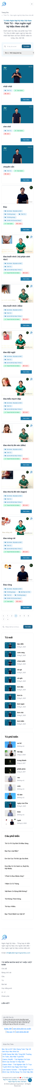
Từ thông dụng (11, 214)
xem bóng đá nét (22, 1032)
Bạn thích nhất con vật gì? (15, 914)
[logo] (4, 936)
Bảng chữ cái (6, 972)
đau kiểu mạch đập (12, 399)
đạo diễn (20, 644)
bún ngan (20, 704)
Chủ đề (4, 969)
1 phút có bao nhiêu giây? (14, 876)
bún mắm (20, 721)
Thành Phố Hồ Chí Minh (12, 273)
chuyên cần (8, 167)
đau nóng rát (9, 538)
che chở (7, 126)
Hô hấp (20, 752)
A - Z (3, 992)
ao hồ (19, 743)
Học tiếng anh (7, 988)
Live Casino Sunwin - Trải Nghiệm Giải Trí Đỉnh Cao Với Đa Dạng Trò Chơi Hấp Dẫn (18, 1071)
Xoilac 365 (8, 1029)
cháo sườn (21, 661)
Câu (3, 976)
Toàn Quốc (20, 90)
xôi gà (19, 670)
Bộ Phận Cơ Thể (25, 592)
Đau (5, 207)
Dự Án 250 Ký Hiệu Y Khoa (14, 269)
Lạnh (19, 820)
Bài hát (4, 984)
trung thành (21, 760)
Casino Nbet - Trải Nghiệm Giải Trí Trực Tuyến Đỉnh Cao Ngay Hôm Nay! (17, 1066)
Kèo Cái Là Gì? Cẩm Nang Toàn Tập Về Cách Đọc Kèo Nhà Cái (16, 1050)
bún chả (20, 712)
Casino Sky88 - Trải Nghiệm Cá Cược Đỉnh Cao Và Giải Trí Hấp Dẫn (16, 1060)
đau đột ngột (9, 352)
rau (18, 777)
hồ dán (19, 795)
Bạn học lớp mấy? (11, 851)
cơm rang (20, 652)
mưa (19, 812)
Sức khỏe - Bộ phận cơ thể (14, 211)
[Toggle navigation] (31, 4)
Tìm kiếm (26, 46)
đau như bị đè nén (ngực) (15, 492)
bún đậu (20, 687)
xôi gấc (20, 678)
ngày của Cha (22, 803)
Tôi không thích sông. (13, 899)
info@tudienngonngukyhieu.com (18, 953)
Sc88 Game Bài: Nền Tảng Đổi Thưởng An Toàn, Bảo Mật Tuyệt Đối (17, 1055)
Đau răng (7, 585)
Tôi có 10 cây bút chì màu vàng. (17, 843)
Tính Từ (9, 90)
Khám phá (5, 996)
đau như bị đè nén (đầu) (14, 445)
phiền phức (21, 769)
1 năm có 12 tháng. (12, 884)
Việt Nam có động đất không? (16, 891)
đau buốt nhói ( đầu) (12, 306)
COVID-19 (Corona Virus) (14, 220)
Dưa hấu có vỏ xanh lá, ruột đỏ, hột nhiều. (17, 867)
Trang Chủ (5, 12)
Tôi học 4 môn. (10, 906)
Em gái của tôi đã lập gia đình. (16, 859)
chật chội (7, 86)
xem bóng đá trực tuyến (22, 1029)
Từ (3, 980)
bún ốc (19, 695)
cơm (19, 786)
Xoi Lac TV (11, 1032)
